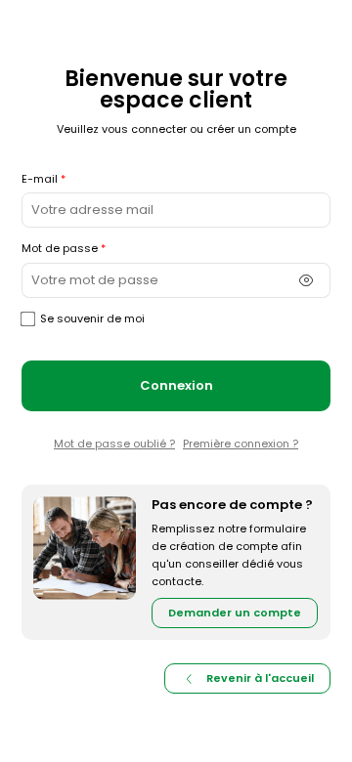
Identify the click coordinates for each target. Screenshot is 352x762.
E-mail (40, 179)
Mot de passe (60, 248)
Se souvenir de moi (92, 318)
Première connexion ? (240, 443)
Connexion (176, 385)
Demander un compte (234, 612)
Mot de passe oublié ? (114, 443)
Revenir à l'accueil (260, 678)
